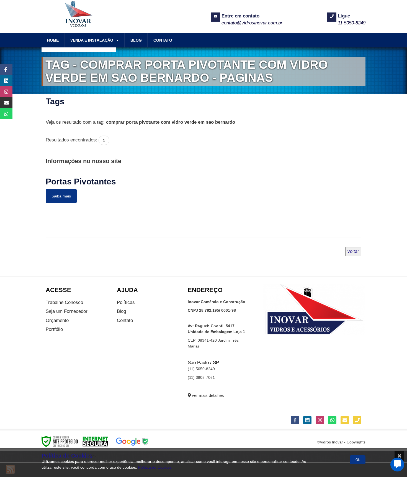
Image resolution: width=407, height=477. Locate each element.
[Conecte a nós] (3, 80)
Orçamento (57, 320)
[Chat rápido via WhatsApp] (3, 113)
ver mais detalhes (207, 395)
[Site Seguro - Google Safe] (132, 441)
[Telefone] (357, 420)
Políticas (126, 302)
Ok (358, 460)
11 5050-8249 (351, 23)
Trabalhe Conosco (64, 302)
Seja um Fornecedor (66, 311)
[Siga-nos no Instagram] (3, 91)
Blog (121, 311)
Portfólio (54, 329)
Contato (125, 320)
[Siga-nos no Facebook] (3, 69)
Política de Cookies (155, 467)
